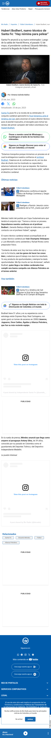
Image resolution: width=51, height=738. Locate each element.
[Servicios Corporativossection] (47, 689)
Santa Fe (5, 113)
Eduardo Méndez (24, 538)
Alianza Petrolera (11, 542)
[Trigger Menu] (3, 3)
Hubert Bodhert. (8, 128)
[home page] (25, 641)
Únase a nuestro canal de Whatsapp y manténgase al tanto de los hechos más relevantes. (26, 136)
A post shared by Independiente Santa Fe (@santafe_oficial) (27, 392)
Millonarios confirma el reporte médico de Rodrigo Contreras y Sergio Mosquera (32, 193)
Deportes (14, 24)
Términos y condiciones (13, 705)
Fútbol (39, 538)
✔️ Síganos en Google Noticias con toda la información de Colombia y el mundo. (27, 305)
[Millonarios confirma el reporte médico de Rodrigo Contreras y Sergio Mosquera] (8, 191)
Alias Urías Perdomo (19, 9)
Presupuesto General (42, 9)
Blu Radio (4, 24)
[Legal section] (47, 695)
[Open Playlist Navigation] (48, 733)
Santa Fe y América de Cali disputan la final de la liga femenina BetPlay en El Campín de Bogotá (32, 292)
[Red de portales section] (47, 683)
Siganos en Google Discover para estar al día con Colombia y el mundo (27, 146)
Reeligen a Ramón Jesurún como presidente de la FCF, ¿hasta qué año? (32, 206)
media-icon (25, 733)
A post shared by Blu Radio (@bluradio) (25, 522)
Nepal (30, 9)
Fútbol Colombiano (26, 24)
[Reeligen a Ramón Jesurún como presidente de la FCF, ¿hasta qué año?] (8, 206)
